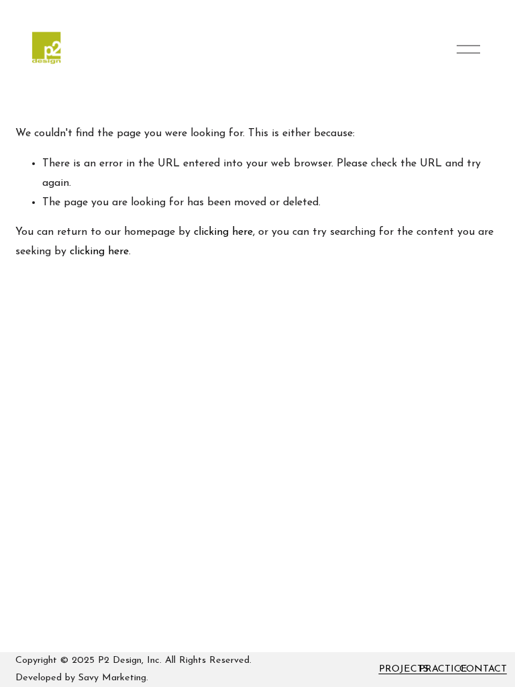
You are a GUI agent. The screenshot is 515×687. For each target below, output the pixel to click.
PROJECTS (403, 669)
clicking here (223, 232)
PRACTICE (443, 669)
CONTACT (483, 669)
